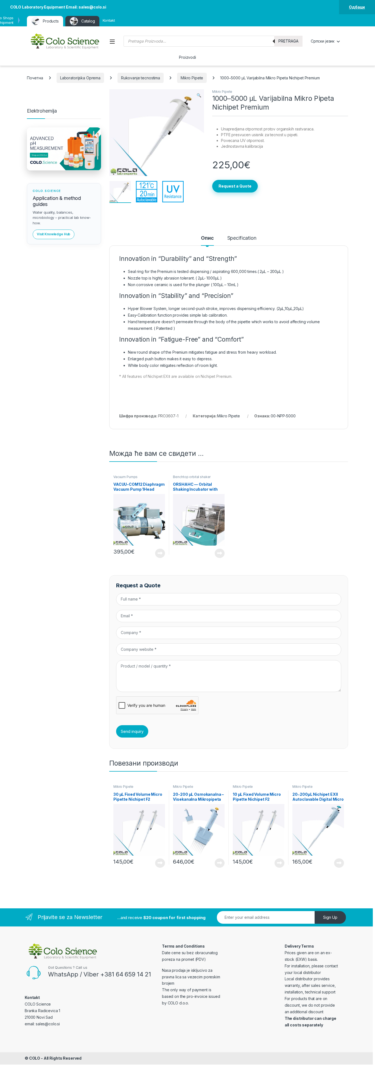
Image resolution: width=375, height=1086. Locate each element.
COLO (34, 1058)
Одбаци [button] (357, 7)
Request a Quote (235, 186)
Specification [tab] (241, 238)
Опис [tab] (207, 238)
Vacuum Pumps (125, 477)
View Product (158, 553)
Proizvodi (187, 57)
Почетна (35, 78)
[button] (199, 95)
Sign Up (330, 917)
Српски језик (322, 41)
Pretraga (288, 41)
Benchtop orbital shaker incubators (192, 478)
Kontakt (109, 20)
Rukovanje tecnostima (140, 78)
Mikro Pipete (192, 78)
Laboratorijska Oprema (80, 78)
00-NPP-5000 (283, 416)
